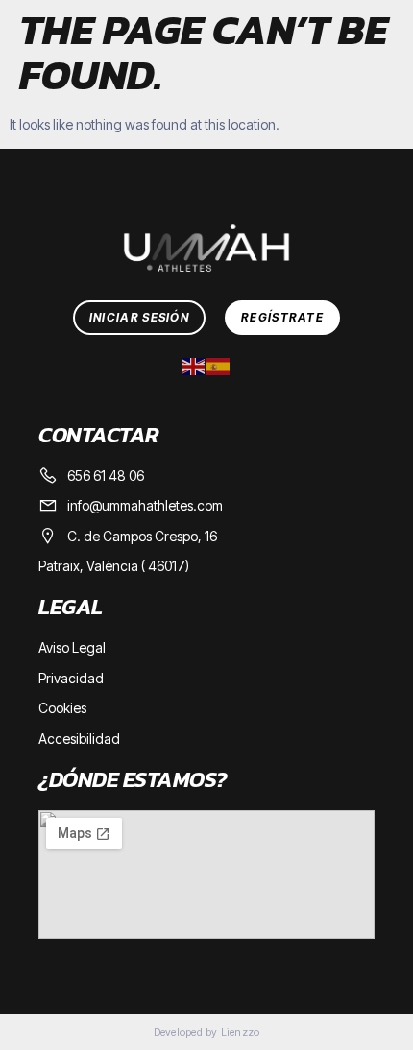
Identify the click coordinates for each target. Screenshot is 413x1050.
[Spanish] (218, 364)
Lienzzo (240, 1031)
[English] (194, 364)
